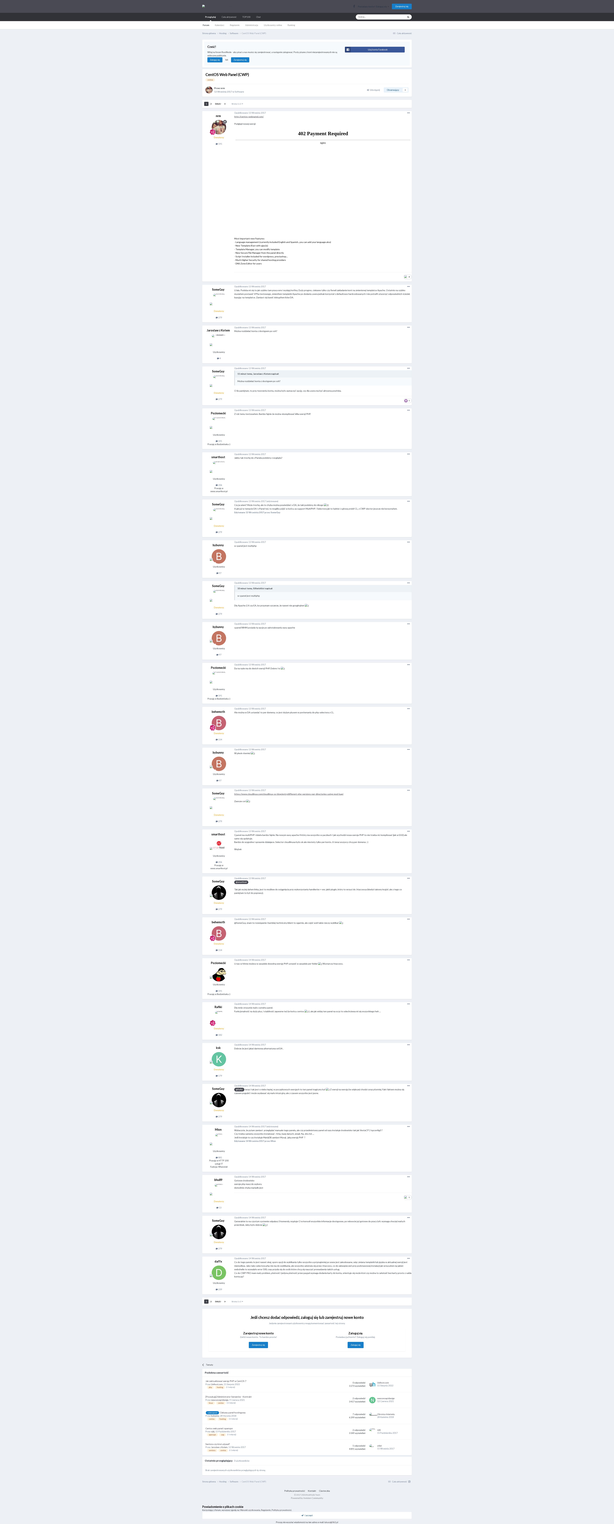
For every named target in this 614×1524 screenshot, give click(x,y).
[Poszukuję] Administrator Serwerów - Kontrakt (228, 1396)
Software (239, 91)
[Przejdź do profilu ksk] (219, 1059)
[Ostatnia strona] (225, 104)
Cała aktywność (229, 17)
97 (219, 573)
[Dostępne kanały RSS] (409, 1481)
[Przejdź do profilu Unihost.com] (372, 1384)
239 (220, 1289)
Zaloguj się (215, 60)
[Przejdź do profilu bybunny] (219, 556)
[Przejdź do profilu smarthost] (219, 468)
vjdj (212, 1431)
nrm (223, 88)
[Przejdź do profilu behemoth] (219, 723)
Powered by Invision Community (307, 1498)
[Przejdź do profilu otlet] (372, 1447)
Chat (258, 17)
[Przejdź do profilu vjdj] (372, 1431)
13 (219, 1207)
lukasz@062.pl (331, 1522)
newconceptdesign (219, 1400)
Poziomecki (218, 413)
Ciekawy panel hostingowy (233, 1412)
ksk (218, 1048)
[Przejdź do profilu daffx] (219, 1273)
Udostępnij (374, 90)
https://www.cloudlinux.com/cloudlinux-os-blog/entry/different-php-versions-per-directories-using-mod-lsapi (288, 794)
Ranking (291, 25)
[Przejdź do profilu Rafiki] (219, 1018)
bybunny (218, 545)
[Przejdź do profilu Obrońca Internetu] (372, 1416)
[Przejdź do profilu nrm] (209, 89)
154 (220, 739)
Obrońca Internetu (386, 1414)
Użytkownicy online (273, 25)
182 (220, 1035)
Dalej (218, 104)
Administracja (251, 25)
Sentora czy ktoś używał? (217, 1444)
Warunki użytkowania (250, 1510)
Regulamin (235, 25)
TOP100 (246, 17)
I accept (308, 1515)
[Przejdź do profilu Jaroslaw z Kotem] (219, 342)
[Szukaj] (408, 17)
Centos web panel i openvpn (219, 1428)
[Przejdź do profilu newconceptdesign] (372, 1400)
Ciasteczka (324, 1490)
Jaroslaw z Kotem (218, 330)
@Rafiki (239, 1089)
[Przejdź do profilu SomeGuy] (219, 301)
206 (220, 485)
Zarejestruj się (401, 6)
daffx (218, 1261)
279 (220, 317)
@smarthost (241, 882)
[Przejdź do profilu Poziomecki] (219, 424)
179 (220, 1075)
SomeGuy (218, 289)
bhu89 (218, 1180)
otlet (379, 1445)
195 (220, 144)
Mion (218, 1129)
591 (220, 441)
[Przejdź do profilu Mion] (219, 1141)
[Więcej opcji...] (408, 113)
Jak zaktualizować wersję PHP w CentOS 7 (225, 1381)
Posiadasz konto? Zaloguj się (373, 6)
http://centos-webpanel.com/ (249, 116)
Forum (206, 25)
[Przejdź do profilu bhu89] (219, 1191)
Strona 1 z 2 (237, 104)
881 (220, 1157)
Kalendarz (219, 25)
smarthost (218, 457)
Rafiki (218, 1007)
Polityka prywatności (294, 1490)
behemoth (218, 711)
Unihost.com (217, 1384)
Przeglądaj (210, 17)
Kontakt (312, 1490)
